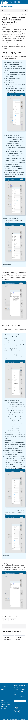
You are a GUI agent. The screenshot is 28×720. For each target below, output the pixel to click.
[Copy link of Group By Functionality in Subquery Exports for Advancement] (16, 22)
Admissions (16, 687)
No (14, 620)
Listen (4, 27)
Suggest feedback (19, 638)
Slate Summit (4, 708)
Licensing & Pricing (5, 704)
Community (23, 687)
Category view (7, 14)
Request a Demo (20, 701)
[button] (8, 626)
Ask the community (7, 638)
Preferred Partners (22, 695)
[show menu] (25, 6)
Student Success (16, 690)
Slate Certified (22, 692)
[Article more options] (25, 14)
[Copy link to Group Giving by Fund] (23, 53)
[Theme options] (25, 10)
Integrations (4, 706)
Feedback (22, 689)
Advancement (17, 692)
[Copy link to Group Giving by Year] (23, 325)
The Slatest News (5, 702)
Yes (6, 620)
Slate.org (16, 694)
